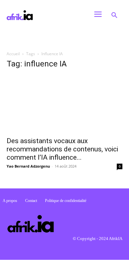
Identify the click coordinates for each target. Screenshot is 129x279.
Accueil (13, 54)
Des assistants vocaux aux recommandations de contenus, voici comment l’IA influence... (62, 149)
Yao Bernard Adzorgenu (28, 166)
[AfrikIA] (44, 15)
